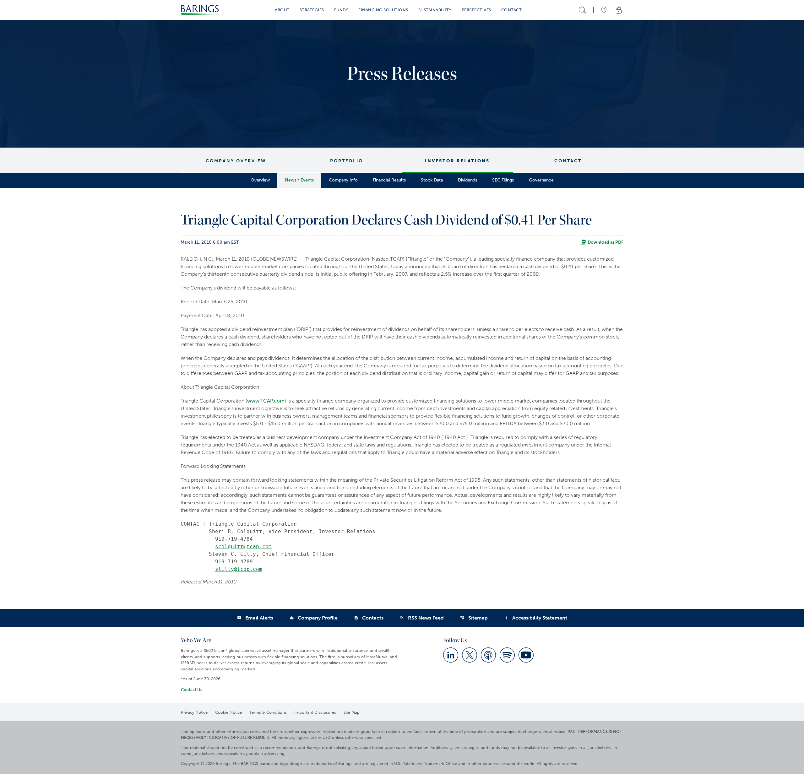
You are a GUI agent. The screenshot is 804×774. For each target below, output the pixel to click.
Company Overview (236, 161)
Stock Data (432, 180)
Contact (568, 161)
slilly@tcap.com (238, 569)
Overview (260, 180)
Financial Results (389, 180)
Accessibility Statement (535, 618)
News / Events (299, 180)
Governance (541, 180)
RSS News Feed (422, 618)
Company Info (343, 180)
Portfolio (346, 161)
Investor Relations (457, 161)
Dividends (467, 180)
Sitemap (474, 618)
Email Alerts (255, 618)
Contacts (368, 618)
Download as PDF (605, 242)
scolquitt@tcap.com (243, 546)
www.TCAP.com (266, 401)
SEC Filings (503, 180)
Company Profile (314, 618)
